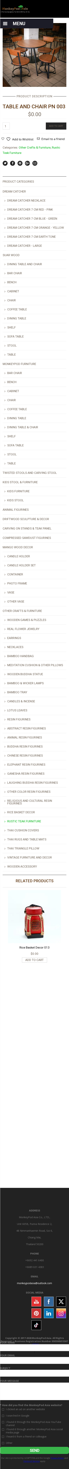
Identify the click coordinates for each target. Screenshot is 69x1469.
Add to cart (56, 126)
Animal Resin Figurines (24, 737)
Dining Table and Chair (24, 264)
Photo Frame (17, 583)
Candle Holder (18, 556)
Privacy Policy (57, 1458)
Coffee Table (17, 309)
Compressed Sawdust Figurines (27, 538)
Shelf (11, 327)
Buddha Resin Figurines (25, 746)
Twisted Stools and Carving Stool (30, 473)
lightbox (9, 80)
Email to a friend (53, 139)
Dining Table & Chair (22, 427)
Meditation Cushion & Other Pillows (35, 665)
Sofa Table (15, 336)
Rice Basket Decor (21, 812)
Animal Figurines (16, 509)
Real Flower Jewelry (23, 629)
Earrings (14, 638)
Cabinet (13, 291)
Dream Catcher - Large (24, 245)
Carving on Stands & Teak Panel (27, 528)
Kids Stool (15, 500)
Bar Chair (14, 273)
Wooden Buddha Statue (25, 674)
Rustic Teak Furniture (24, 821)
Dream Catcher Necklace (26, 200)
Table (11, 354)
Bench (11, 282)
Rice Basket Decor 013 (34, 947)
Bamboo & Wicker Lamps (25, 683)
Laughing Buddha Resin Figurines (32, 782)
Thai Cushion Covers (23, 830)
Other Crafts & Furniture (35, 147)
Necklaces (15, 647)
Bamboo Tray (17, 692)
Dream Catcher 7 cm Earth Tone (31, 236)
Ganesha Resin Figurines (25, 773)
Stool (12, 345)
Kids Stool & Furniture (20, 482)
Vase (10, 592)
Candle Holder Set (21, 565)
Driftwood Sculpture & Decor (26, 519)
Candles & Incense (21, 701)
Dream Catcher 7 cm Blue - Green (32, 218)
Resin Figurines (18, 719)
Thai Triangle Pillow (23, 848)
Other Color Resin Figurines (28, 791)
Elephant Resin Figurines (26, 764)
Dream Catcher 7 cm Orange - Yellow (35, 227)
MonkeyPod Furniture (19, 364)
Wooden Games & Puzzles (26, 620)
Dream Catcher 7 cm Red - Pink (30, 209)
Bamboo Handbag (20, 656)
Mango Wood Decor (18, 547)
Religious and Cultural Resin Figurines (29, 802)
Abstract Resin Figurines (26, 728)
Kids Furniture (18, 491)
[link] (34, 1283)
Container (15, 574)
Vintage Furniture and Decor (29, 857)
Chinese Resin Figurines (25, 755)
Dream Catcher (14, 191)
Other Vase (15, 601)
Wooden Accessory (22, 866)
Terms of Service (31, 1461)
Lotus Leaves (17, 710)
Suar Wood (11, 255)
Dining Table (16, 318)
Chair (11, 300)
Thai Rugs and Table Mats (26, 839)
